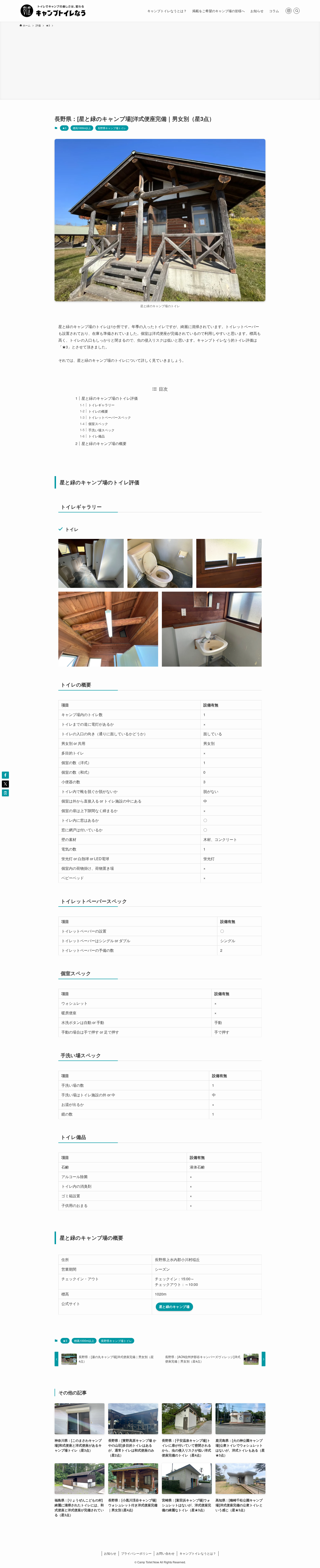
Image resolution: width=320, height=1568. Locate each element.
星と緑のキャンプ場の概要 (104, 443)
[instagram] (289, 11)
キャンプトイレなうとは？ (197, 1553)
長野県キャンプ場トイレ (112, 128)
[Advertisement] (160, 63)
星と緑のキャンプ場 (174, 1306)
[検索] (297, 11)
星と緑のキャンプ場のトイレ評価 (110, 398)
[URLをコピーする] (5, 792)
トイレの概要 (98, 411)
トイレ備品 (96, 435)
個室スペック (98, 423)
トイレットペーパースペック (109, 417)
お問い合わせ (165, 1553)
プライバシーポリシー (136, 1553)
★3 (64, 128)
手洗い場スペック (101, 429)
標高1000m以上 (82, 128)
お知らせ (110, 1553)
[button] (5, 775)
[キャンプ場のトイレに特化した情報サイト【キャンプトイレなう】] (52, 11)
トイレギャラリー (101, 404)
